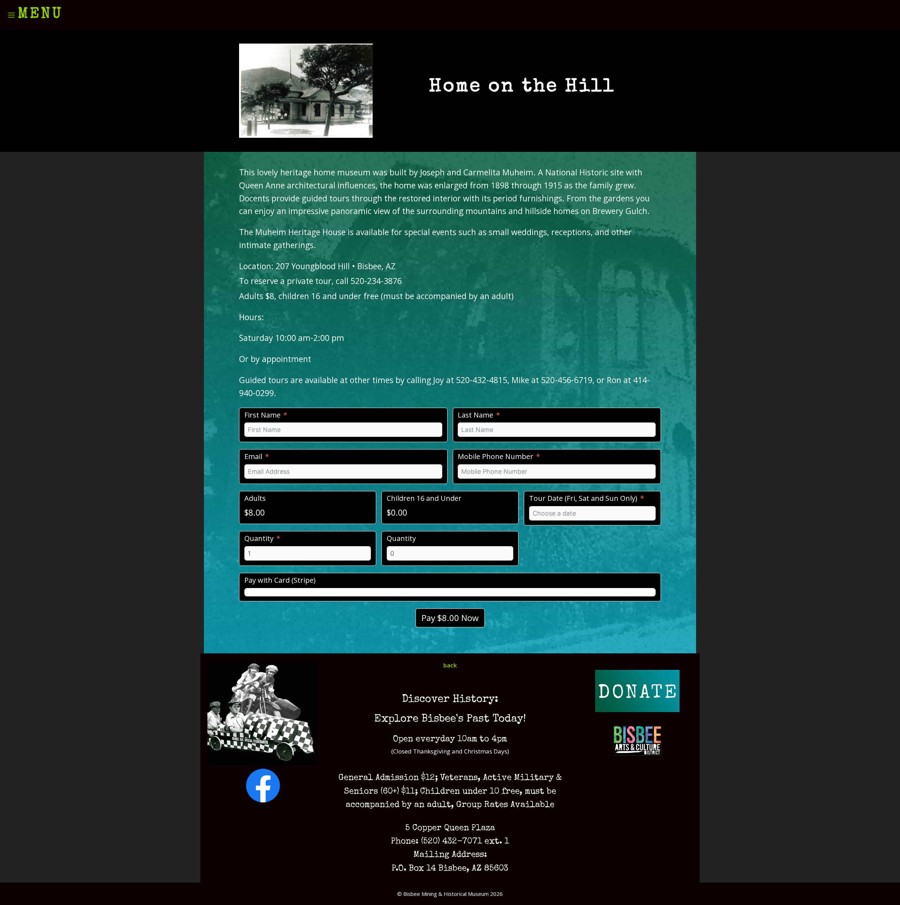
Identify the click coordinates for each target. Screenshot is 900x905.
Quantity (259, 538)
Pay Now (450, 617)
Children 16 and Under (424, 498)
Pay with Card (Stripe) (280, 580)
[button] (35, 15)
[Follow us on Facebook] (263, 801)
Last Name (475, 415)
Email (253, 456)
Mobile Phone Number (495, 456)
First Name (262, 415)
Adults (255, 498)
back (450, 665)
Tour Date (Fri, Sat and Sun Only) (583, 498)
